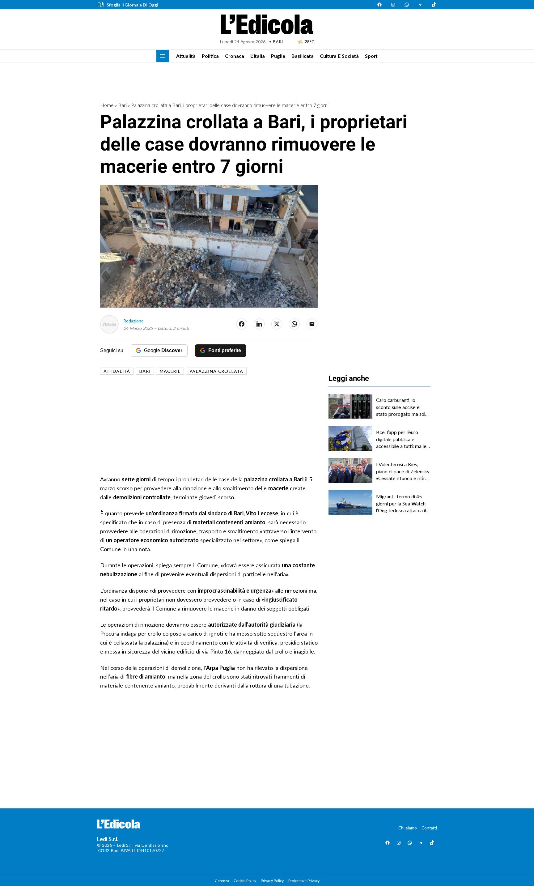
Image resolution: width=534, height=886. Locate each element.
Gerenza (222, 880)
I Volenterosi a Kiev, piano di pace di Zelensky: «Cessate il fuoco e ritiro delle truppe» (403, 471)
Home (107, 105)
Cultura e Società (339, 56)
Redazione (133, 320)
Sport (371, 56)
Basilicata (302, 56)
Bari (122, 105)
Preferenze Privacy (304, 880)
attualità (117, 371)
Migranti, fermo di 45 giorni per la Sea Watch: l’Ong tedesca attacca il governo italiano (401, 503)
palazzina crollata (216, 371)
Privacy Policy (272, 880)
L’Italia (257, 56)
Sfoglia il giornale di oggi (132, 4)
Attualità (186, 56)
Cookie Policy (245, 880)
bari (144, 371)
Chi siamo (407, 827)
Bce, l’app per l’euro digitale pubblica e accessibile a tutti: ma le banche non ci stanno (401, 439)
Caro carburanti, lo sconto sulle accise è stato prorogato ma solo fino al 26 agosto (402, 407)
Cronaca (234, 56)
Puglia (278, 56)
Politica (210, 56)
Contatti (429, 827)
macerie (169, 371)
